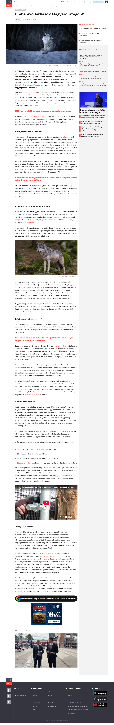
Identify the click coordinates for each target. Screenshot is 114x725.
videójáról (35, 95)
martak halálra (60, 346)
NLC (34, 709)
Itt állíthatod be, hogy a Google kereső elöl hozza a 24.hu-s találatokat (48, 599)
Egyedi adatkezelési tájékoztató (78, 706)
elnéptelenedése (29, 233)
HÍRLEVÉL (70, 695)
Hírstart (35, 695)
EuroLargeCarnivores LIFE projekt (47, 392)
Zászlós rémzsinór (24, 463)
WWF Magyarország (37, 116)
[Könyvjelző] (8, 81)
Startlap (35, 692)
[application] (46, 650)
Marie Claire (52, 706)
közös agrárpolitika (50, 556)
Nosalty (35, 706)
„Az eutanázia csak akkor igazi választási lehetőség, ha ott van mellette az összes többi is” (92, 129)
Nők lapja (51, 702)
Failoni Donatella (72, 2)
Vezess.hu (36, 699)
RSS (69, 692)
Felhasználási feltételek (75, 702)
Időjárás (62, 2)
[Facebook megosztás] (8, 72)
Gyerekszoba (52, 699)
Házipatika (51, 692)
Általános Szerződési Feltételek (78, 709)
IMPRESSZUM (71, 699)
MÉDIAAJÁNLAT (72, 713)
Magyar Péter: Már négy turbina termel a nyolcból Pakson (92, 135)
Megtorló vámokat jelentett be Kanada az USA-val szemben (92, 122)
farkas (18, 6)
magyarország (28, 6)
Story (50, 695)
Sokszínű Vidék (31, 92)
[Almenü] (15, 2)
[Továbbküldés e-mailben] (8, 76)
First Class (36, 702)
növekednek (63, 137)
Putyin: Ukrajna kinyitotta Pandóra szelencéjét (92, 111)
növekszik (30, 222)
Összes (96, 49)
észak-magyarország (50, 6)
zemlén (38, 6)
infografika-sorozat (32, 394)
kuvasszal (40, 449)
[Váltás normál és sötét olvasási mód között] (90, 2)
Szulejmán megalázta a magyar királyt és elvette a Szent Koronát (93, 116)
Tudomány (20, 10)
